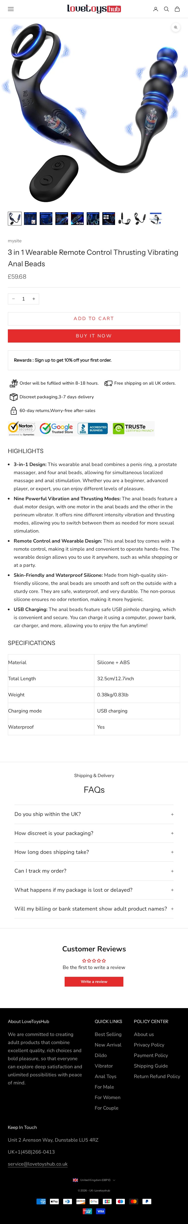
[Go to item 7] (109, 218)
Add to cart (94, 318)
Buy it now (94, 336)
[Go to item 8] (124, 218)
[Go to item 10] (156, 218)
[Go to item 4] (62, 218)
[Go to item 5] (77, 218)
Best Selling (108, 1034)
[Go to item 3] (46, 218)
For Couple (106, 1108)
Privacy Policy (149, 1045)
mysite (15, 241)
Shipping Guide (151, 1066)
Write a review (94, 981)
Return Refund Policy (157, 1076)
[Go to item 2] (30, 218)
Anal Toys (106, 1076)
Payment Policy (151, 1055)
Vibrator (104, 1066)
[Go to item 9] (140, 218)
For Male (104, 1087)
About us (144, 1034)
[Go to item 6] (93, 218)
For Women (107, 1097)
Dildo (101, 1055)
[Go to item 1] (15, 218)
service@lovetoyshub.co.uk (38, 1164)
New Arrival (108, 1045)
